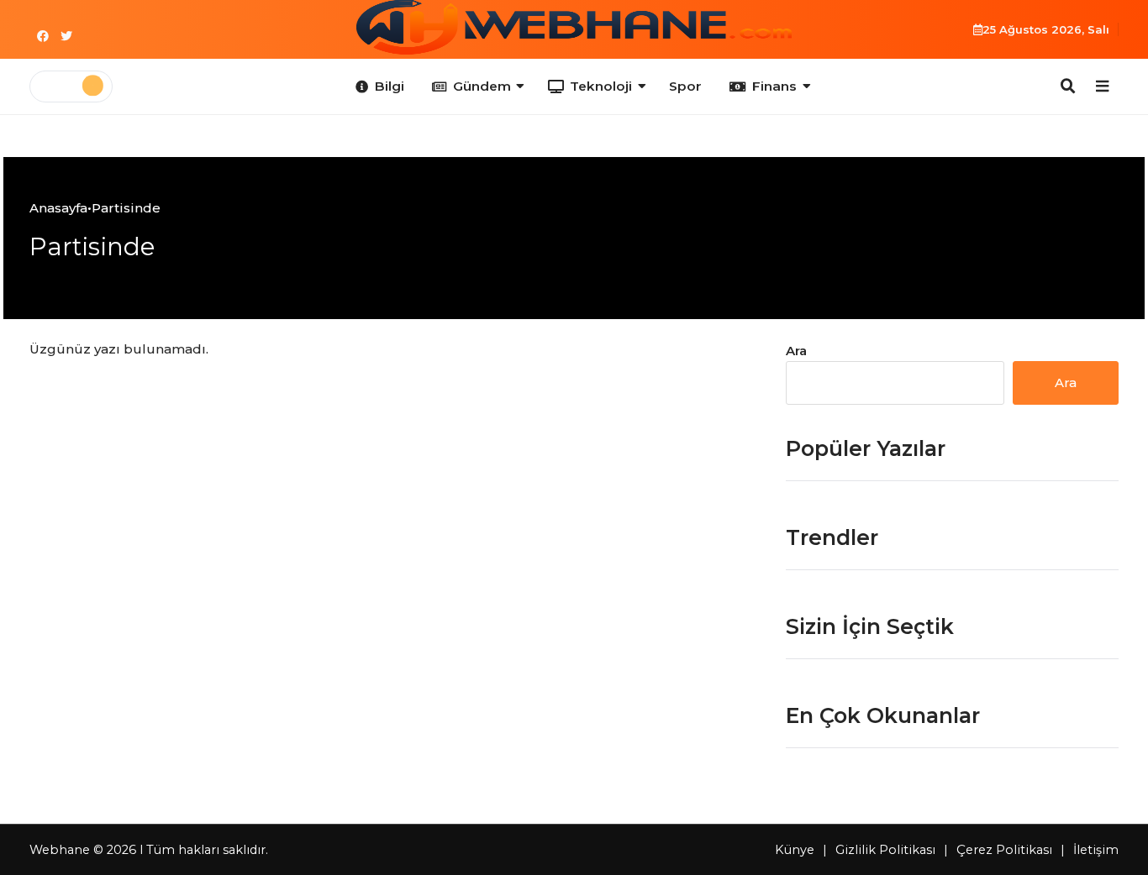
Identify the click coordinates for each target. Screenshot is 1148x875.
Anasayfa (58, 208)
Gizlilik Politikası (885, 849)
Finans (774, 86)
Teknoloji (601, 86)
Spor (685, 86)
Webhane (59, 849)
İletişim (1096, 849)
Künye (794, 849)
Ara (796, 351)
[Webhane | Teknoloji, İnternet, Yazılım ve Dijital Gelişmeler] (574, 27)
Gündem (482, 86)
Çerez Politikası (1004, 849)
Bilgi (389, 86)
